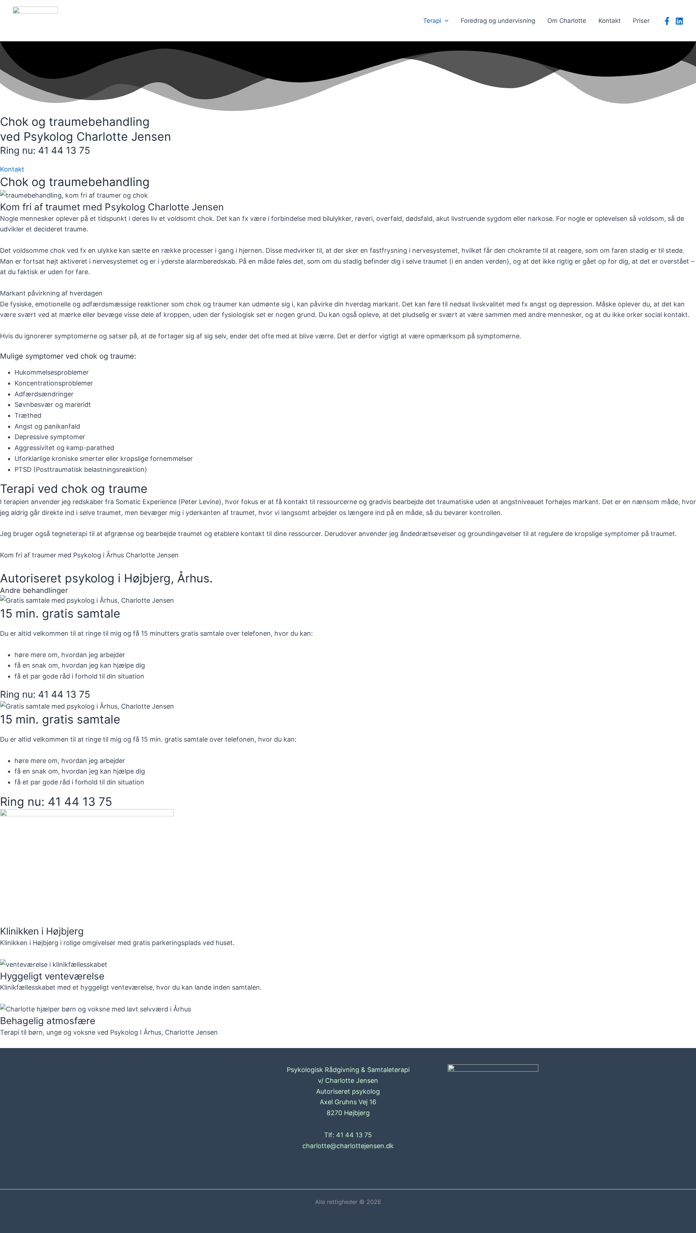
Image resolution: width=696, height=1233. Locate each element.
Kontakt (609, 20)
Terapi (432, 20)
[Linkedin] (679, 21)
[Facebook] (667, 21)
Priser (641, 20)
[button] (444, 20)
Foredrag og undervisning (498, 20)
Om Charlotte (566, 20)
